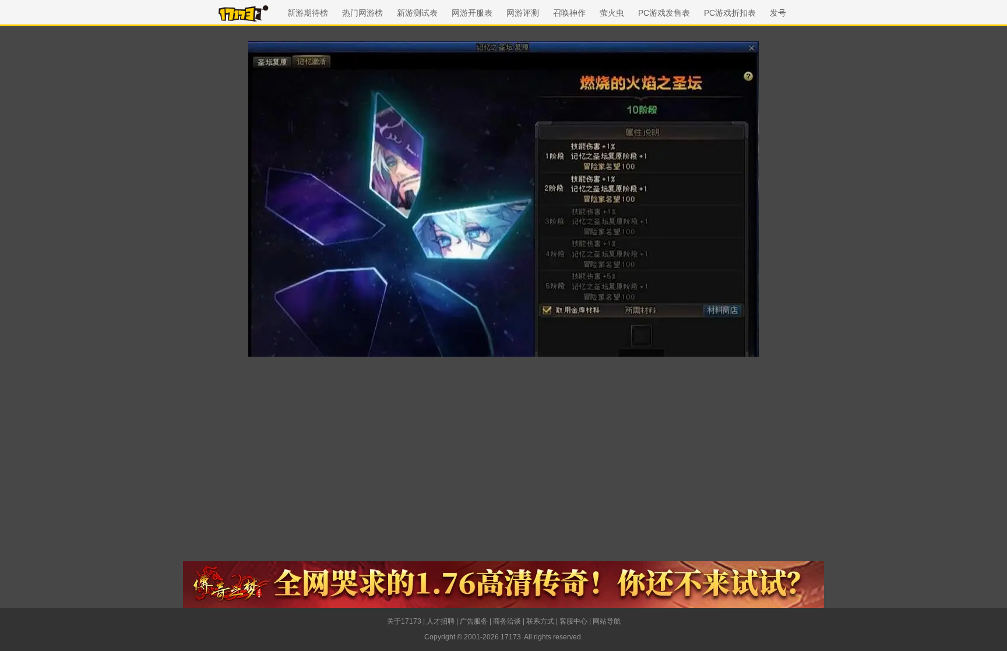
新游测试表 (417, 12)
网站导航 (607, 621)
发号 (778, 12)
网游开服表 (472, 12)
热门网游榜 (362, 12)
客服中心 (573, 621)
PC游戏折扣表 (730, 12)
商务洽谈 (507, 621)
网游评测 (522, 12)
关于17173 (404, 621)
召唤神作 (569, 12)
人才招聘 (441, 621)
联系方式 (540, 621)
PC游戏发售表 (664, 12)
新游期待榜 (307, 12)
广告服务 (474, 621)
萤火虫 (612, 12)
